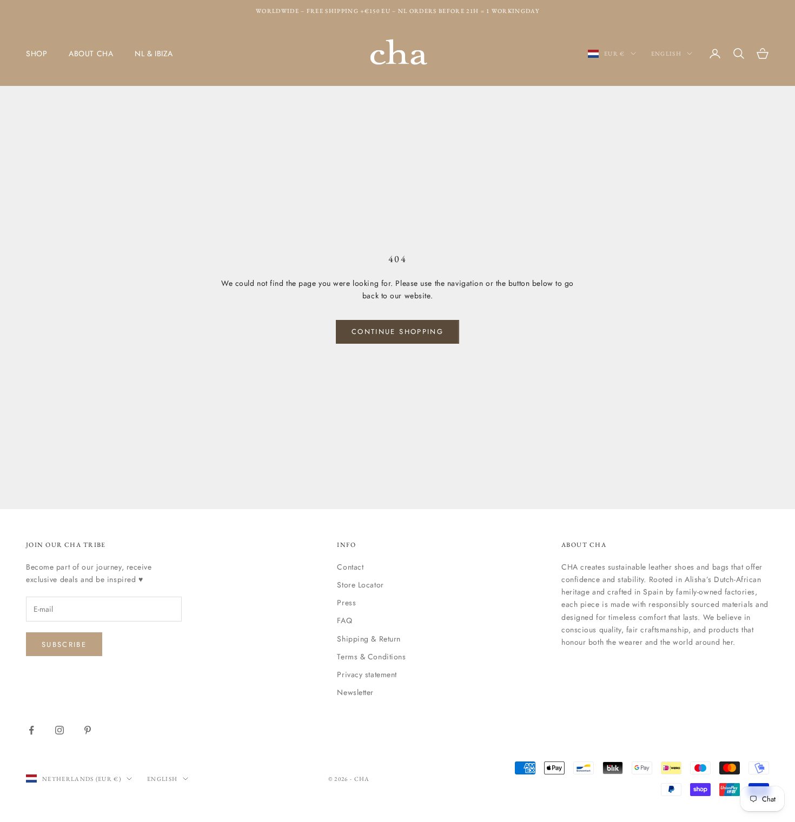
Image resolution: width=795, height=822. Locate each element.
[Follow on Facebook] (31, 730)
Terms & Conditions (371, 656)
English (666, 53)
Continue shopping (397, 331)
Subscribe (64, 644)
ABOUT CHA (91, 53)
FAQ (344, 620)
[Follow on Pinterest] (87, 730)
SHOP (36, 53)
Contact (350, 567)
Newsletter (355, 692)
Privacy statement (367, 674)
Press (346, 602)
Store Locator (360, 584)
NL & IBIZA (154, 53)
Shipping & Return (369, 638)
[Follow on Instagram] (59, 730)
